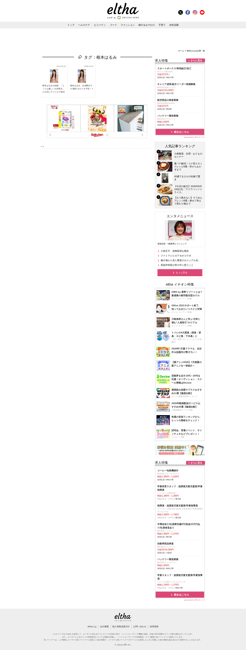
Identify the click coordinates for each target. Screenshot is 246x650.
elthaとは (92, 626)
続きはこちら (181, 131)
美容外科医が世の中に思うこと (177, 265)
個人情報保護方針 (121, 626)
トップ (70, 25)
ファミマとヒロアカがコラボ (176, 255)
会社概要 (104, 626)
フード (113, 25)
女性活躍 (174, 25)
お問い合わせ (139, 626)
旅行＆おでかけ (146, 25)
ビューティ (100, 25)
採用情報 (154, 626)
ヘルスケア (84, 25)
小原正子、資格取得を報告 (175, 251)
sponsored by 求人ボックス (194, 137)
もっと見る (181, 272)
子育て (162, 25)
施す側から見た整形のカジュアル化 (179, 260)
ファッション (128, 25)
